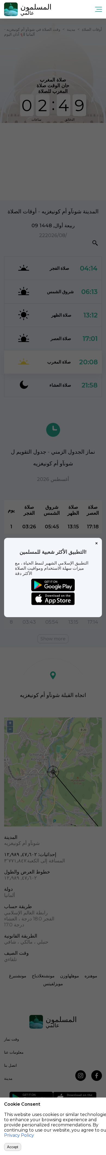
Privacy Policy (19, 1135)
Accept (12, 1147)
